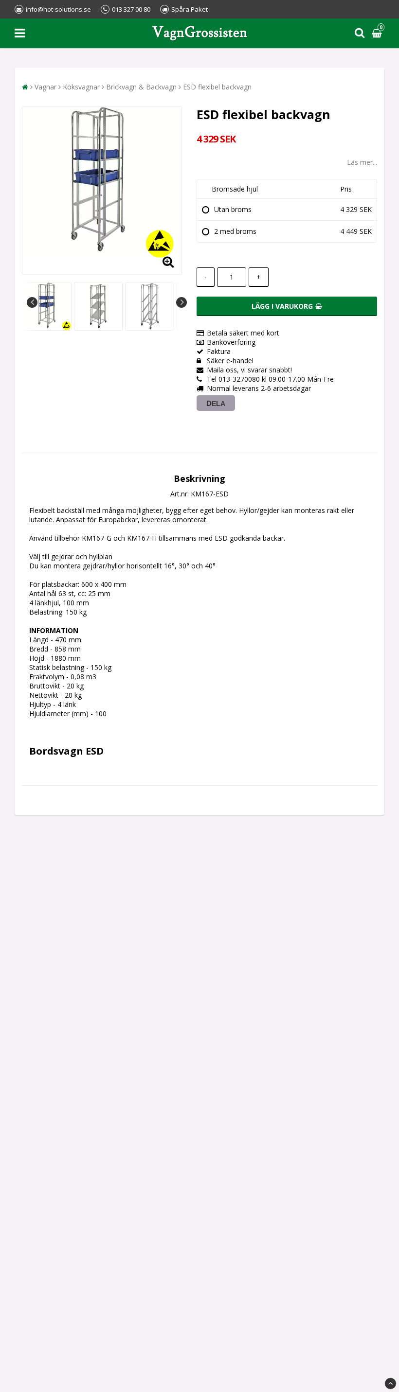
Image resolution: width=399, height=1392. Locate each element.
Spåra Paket (189, 9)
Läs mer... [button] (362, 162)
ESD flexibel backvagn (217, 86)
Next (181, 302)
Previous (32, 302)
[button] (378, 33)
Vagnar (45, 86)
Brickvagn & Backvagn (141, 86)
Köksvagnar (81, 86)
